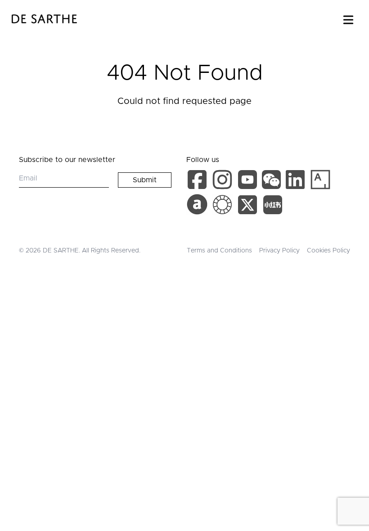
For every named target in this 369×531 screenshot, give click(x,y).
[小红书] (273, 206)
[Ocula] (222, 204)
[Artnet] (197, 204)
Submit (145, 180)
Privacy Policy (279, 251)
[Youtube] (249, 181)
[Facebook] (199, 181)
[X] (249, 206)
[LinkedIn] (297, 181)
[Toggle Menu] (348, 18)
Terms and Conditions (219, 251)
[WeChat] (272, 181)
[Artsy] (320, 179)
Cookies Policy (328, 251)
